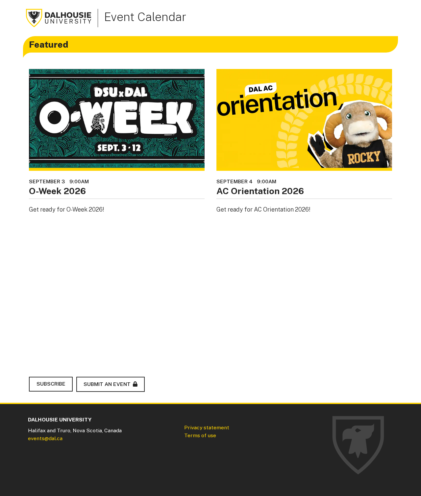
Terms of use (200, 435)
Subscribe (51, 384)
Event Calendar (145, 17)
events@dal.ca (45, 438)
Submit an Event (107, 384)
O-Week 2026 (57, 191)
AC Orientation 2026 (260, 191)
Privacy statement (206, 427)
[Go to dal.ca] (59, 17)
